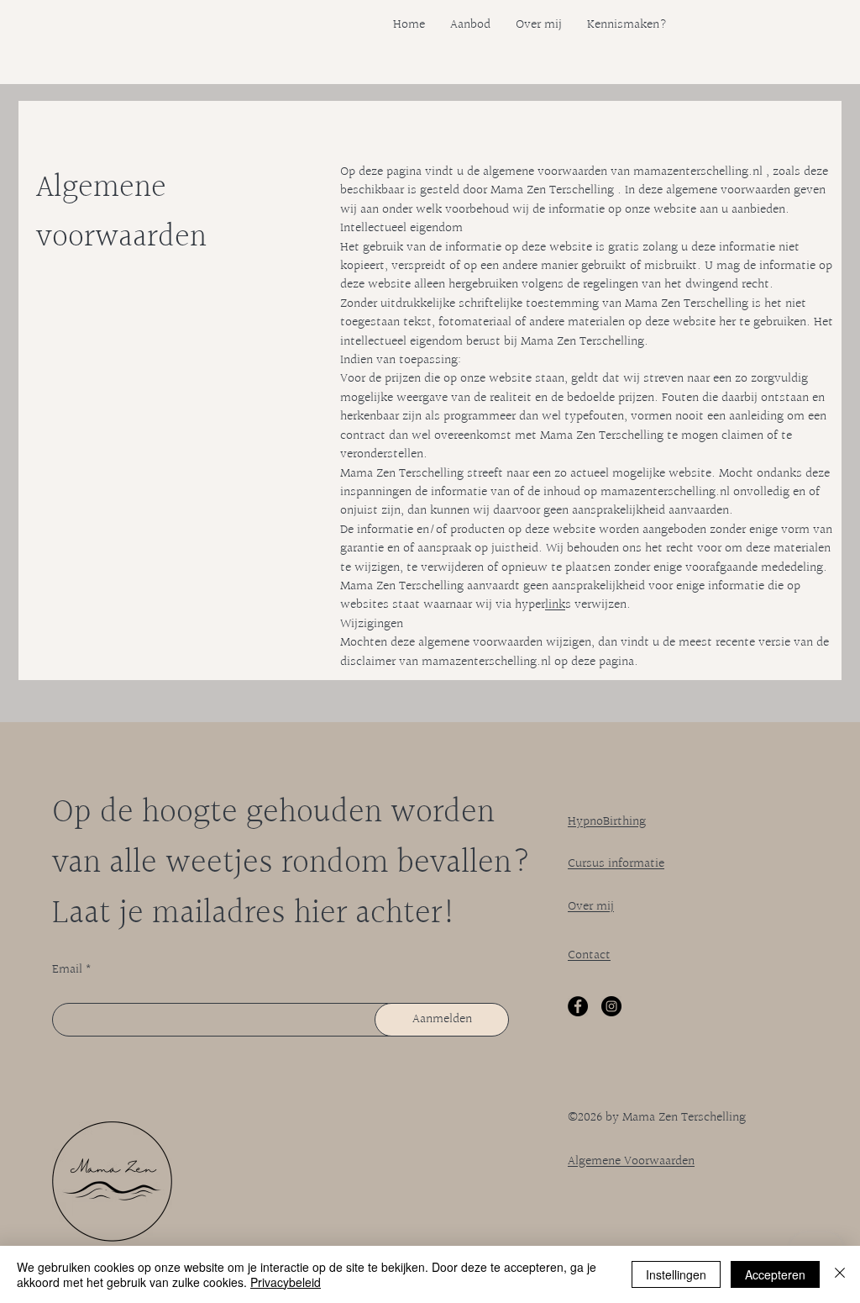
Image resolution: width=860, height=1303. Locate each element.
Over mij (591, 906)
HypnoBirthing (607, 821)
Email (67, 970)
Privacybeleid (285, 1282)
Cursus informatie (616, 863)
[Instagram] (611, 1006)
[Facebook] (578, 1006)
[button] (470, 25)
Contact (589, 955)
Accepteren (775, 1274)
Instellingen (676, 1274)
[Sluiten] (840, 1274)
